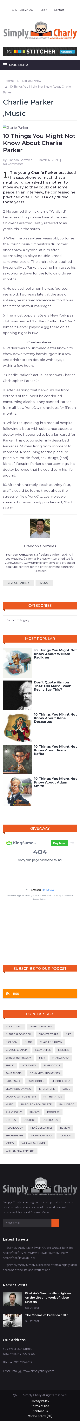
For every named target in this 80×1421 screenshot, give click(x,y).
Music (15, 113)
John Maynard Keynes (45, 1073)
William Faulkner (33, 1143)
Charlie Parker (28, 102)
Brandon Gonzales (19, 160)
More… (46, 1212)
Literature (47, 1088)
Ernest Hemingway (18, 1057)
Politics (29, 1120)
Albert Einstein (41, 1026)
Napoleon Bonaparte (36, 1104)
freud (10, 1065)
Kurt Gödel (36, 1081)
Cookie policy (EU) (40, 1416)
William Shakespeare (20, 1151)
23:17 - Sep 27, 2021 (23, 9)
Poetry (11, 1120)
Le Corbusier (61, 1081)
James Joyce (52, 1065)
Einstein (63, 1049)
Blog (28, 1042)
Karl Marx (13, 1081)
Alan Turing (14, 1026)
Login (44, 9)
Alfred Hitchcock (18, 1034)
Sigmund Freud (41, 1135)
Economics (42, 1049)
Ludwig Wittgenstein (21, 1096)
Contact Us (40, 1411)
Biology (11, 1042)
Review (65, 1127)
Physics (34, 1112)
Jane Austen (14, 1073)
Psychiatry (50, 1120)
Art (68, 1034)
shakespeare (14, 1135)
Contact (59, 9)
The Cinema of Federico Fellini (47, 1315)
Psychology (14, 1127)
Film (42, 1057)
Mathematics (52, 1096)
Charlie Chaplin (17, 1049)
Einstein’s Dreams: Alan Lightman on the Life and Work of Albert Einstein (49, 1298)
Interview (29, 1065)
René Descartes (41, 1127)
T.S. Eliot (65, 1135)
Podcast (53, 1112)
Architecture (48, 1034)
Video (10, 1143)
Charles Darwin (51, 1042)
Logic (66, 1088)
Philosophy (14, 1112)
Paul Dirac (66, 1104)
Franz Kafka (60, 1057)
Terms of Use (40, 1406)
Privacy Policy (40, 1401)
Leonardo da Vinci (18, 1088)
